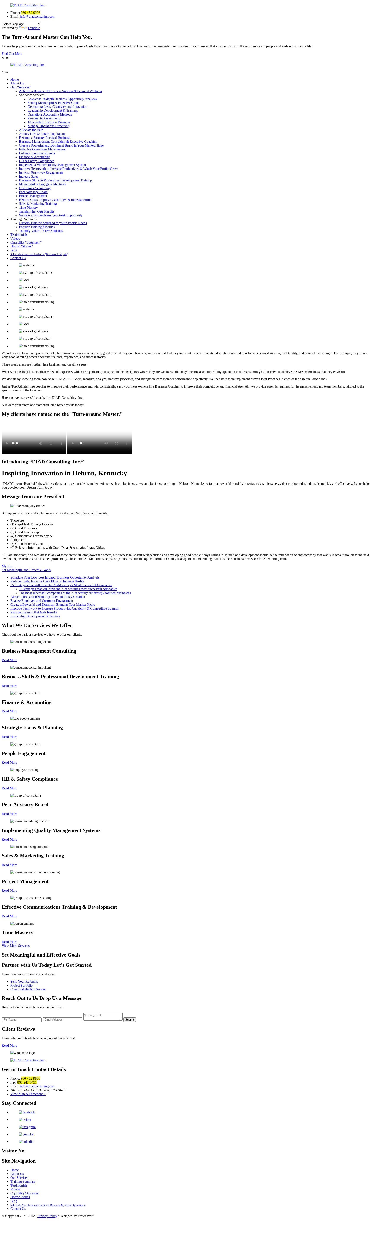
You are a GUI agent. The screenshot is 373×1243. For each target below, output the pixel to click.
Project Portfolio (21, 985)
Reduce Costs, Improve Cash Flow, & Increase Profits (47, 581)
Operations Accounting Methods (50, 114)
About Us (17, 83)
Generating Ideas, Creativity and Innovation (57, 106)
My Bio (7, 566)
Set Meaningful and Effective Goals (26, 570)
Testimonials (18, 234)
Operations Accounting (35, 188)
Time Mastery (28, 207)
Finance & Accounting (34, 157)
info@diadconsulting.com (37, 16)
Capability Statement (24, 1193)
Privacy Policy (47, 1216)
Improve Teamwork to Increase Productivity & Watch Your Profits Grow (68, 168)
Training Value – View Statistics (41, 231)
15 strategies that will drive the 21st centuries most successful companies (68, 589)
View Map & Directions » (28, 1094)
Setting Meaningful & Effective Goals (53, 103)
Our (20, 87)
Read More (9, 660)
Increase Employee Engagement (41, 172)
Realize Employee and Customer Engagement (41, 600)
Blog (13, 250)
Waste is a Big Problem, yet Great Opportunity (50, 215)
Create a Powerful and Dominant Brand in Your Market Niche (61, 145)
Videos (15, 238)
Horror (20, 246)
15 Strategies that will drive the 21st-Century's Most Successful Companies (61, 585)
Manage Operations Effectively (49, 126)
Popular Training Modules (37, 227)
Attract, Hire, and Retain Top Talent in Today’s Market (47, 597)
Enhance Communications (37, 153)
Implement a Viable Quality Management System (52, 165)
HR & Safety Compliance (36, 161)
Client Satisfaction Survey (28, 989)
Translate (34, 28)
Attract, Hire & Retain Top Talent (42, 134)
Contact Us (18, 258)
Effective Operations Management (42, 149)
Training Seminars (22, 1181)
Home (14, 79)
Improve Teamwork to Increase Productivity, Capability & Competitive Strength (64, 608)
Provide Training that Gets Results (33, 612)
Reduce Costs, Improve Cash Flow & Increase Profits (55, 200)
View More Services (16, 945)
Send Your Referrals (24, 981)
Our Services (19, 1177)
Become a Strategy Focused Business (44, 137)
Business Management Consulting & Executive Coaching (58, 141)
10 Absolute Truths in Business (49, 122)
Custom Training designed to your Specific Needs (53, 223)
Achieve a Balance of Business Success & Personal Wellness (60, 91)
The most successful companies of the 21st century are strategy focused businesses (75, 593)
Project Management (33, 196)
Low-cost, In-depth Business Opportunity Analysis (62, 99)
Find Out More (12, 53)
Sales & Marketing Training (38, 203)
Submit (129, 1019)
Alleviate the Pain (31, 130)
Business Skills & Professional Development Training (55, 180)
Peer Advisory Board (33, 192)
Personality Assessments (44, 118)
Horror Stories (20, 1197)
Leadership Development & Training (53, 110)
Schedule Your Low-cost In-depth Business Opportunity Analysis (54, 577)
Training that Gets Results (36, 211)
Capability (25, 242)
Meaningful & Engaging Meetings (42, 184)
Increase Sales (28, 176)
